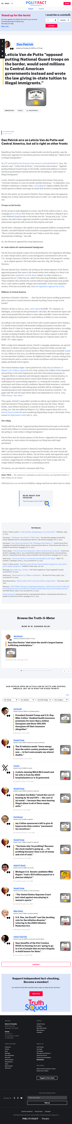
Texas (6, 1064)
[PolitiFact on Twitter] (14, 1098)
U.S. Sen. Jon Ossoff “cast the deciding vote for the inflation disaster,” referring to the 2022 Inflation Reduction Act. (35, 921)
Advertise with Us (42, 1055)
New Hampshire (9, 1055)
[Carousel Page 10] (40, 670)
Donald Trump (19, 740)
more (15, 483)
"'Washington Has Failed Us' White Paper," (26, 537)
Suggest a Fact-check (47, 1078)
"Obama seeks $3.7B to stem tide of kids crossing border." (36, 581)
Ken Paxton (18, 636)
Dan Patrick (25, 44)
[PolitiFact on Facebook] (18, 1098)
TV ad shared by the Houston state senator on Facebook (28, 163)
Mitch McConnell (41, 1028)
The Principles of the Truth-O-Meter (36, 501)
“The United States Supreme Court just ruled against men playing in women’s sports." (33, 897)
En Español (40, 1051)
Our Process (40, 1047)
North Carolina (9, 1059)
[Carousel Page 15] (50, 670)
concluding (38, 186)
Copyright (47, 1111)
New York (7, 1057)
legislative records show (25, 275)
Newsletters (40, 1059)
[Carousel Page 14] (48, 670)
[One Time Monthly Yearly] (65, 20)
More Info (5, 26)
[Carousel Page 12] (44, 670)
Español (41, 9)
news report (35, 309)
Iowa (6, 1051)
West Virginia (9, 1066)
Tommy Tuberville (20, 937)
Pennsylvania (8, 1061)
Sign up (47, 1103)
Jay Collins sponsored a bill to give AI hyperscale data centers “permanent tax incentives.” (34, 826)
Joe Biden (39, 1032)
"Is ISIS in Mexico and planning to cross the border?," (37, 532)
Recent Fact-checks (42, 1071)
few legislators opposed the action (49, 286)
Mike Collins (18, 911)
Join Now (51, 26)
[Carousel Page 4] (27, 670)
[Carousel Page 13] (46, 670)
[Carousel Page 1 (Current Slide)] (21, 670)
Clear (67, 695)
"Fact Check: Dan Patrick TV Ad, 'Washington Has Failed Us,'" (32, 543)
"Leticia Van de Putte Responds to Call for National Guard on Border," (37, 551)
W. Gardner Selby (9, 131)
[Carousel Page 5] (29, 670)
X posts (16, 766)
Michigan (7, 1053)
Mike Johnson (40, 1030)
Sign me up (36, 994)
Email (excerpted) (9, 594)
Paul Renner (18, 817)
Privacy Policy (39, 1111)
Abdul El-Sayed (19, 866)
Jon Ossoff (18, 709)
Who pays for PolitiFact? (44, 1053)
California (8, 1047)
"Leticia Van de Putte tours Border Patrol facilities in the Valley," (33, 558)
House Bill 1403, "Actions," (19, 570)
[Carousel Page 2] (23, 670)
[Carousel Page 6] (31, 670)
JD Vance (39, 1026)
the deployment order (16, 415)
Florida (7, 1049)
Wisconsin (8, 1068)
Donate (67, 3)
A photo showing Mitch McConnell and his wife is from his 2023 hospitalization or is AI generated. (34, 775)
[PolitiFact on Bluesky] (21, 1098)
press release (15, 214)
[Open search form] (12, 3)
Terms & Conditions (27, 1111)
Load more (36, 964)
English (30, 9)
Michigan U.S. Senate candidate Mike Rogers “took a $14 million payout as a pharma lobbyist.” (34, 874)
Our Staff (39, 1049)
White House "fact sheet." (12, 395)
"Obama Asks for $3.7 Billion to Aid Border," (26, 575)
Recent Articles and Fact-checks (46, 1068)
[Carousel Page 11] (42, 670)
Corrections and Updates (44, 1057)
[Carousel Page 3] (25, 670)
